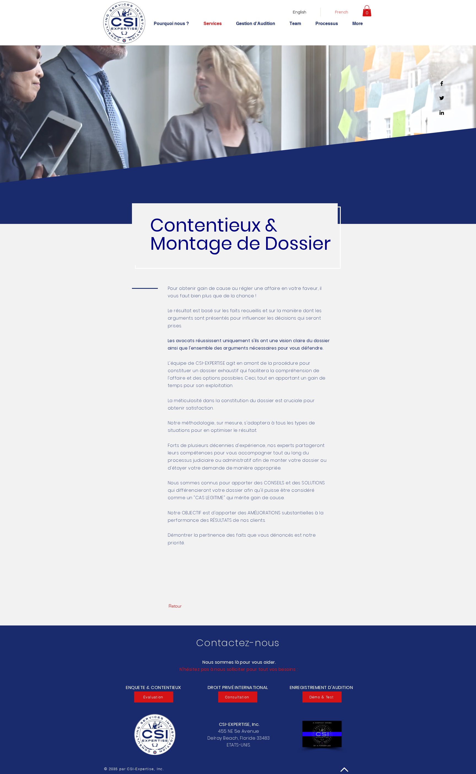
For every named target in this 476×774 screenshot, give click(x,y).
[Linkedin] (442, 112)
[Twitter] (442, 98)
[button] (367, 11)
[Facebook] (442, 83)
